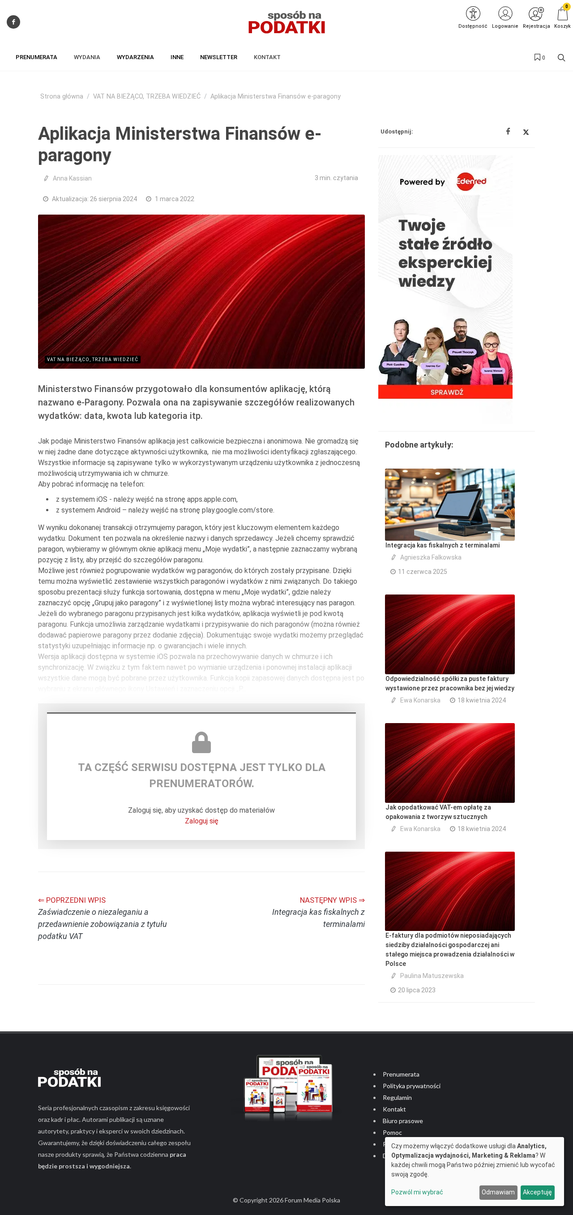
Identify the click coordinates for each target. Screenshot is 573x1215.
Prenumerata (401, 1074)
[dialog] (474, 1171)
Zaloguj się (201, 821)
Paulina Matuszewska (432, 975)
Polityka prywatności (411, 1086)
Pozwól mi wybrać (417, 1192)
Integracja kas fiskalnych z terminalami (442, 545)
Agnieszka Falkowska (431, 557)
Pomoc (392, 1132)
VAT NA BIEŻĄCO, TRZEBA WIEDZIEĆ (147, 96)
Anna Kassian (72, 178)
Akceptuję (537, 1192)
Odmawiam (498, 1192)
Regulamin (397, 1097)
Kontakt (394, 1109)
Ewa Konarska (420, 700)
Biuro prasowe (403, 1121)
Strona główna (61, 96)
